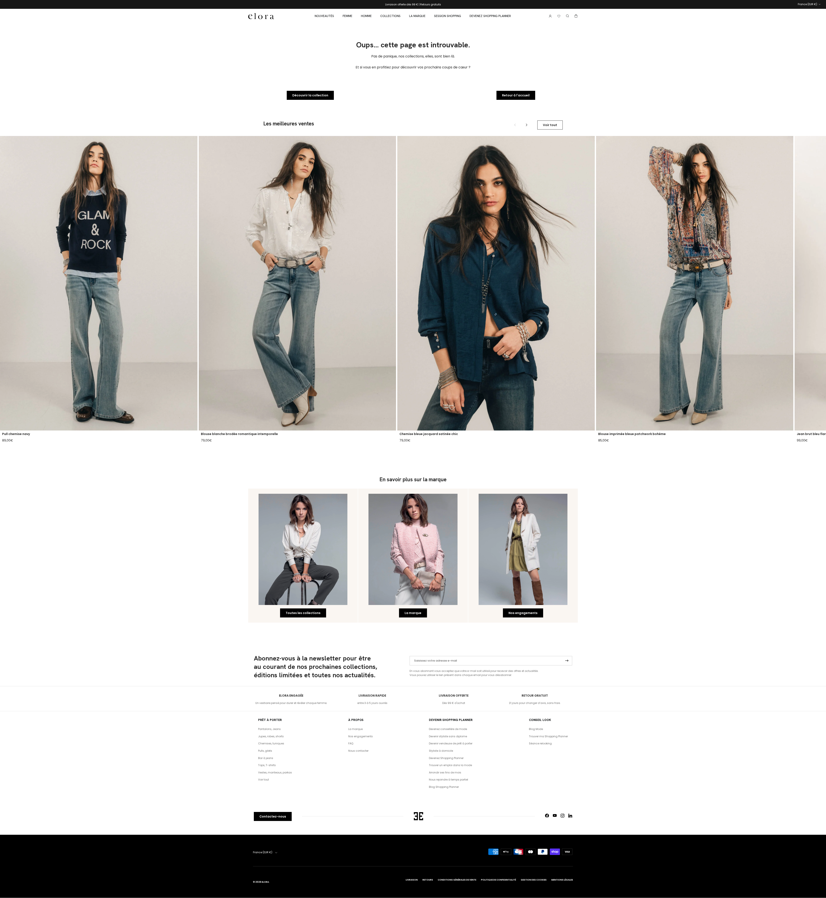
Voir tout (550, 125)
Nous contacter (358, 751)
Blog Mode (536, 729)
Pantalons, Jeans (269, 729)
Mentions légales (562, 879)
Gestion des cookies (534, 879)
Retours (427, 879)
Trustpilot (425, 5)
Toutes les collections (303, 613)
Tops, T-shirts (267, 765)
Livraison (412, 879)
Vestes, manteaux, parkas (275, 772)
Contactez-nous (272, 816)
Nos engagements (523, 613)
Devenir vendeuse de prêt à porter (450, 743)
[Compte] (549, 16)
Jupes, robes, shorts (271, 736)
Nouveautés (324, 16)
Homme (366, 16)
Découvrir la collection (310, 95)
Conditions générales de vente (457, 879)
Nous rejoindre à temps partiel (448, 779)
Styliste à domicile (441, 751)
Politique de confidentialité (498, 879)
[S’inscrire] (566, 660)
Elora (265, 882)
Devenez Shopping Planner (490, 16)
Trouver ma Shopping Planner (548, 736)
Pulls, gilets (265, 751)
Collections (390, 16)
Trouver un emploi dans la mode (450, 765)
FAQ (350, 743)
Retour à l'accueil (516, 95)
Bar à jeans (265, 758)
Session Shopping (447, 16)
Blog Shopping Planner (444, 787)
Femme (347, 16)
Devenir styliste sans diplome (448, 736)
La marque (417, 16)
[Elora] (261, 16)
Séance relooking (540, 743)
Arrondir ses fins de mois (445, 772)
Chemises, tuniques (271, 743)
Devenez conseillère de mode (448, 729)
